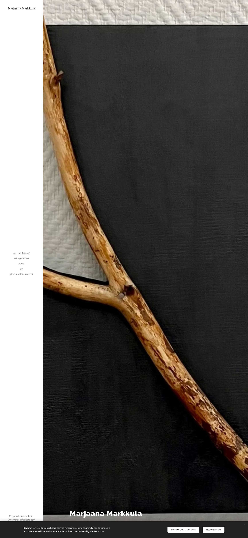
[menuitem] (21, 253)
